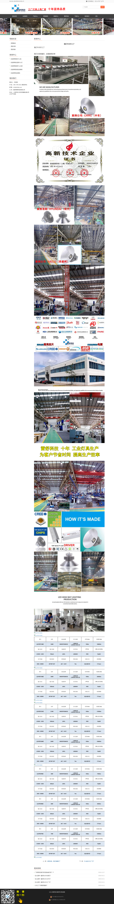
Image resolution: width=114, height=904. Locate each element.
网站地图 (63, 892)
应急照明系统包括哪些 (16, 69)
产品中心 (35, 16)
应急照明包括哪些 (15, 73)
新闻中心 (56, 16)
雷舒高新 (13, 49)
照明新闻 (13, 43)
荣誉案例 (45, 16)
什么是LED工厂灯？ (89, 861)
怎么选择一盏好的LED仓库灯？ (43, 875)
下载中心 (76, 16)
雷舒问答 (13, 46)
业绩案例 (25, 16)
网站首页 (14, 16)
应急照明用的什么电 (16, 59)
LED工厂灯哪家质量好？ (41, 885)
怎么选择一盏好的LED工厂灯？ (43, 882)
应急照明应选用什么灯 (16, 62)
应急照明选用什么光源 (16, 66)
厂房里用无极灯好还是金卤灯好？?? (44, 872)
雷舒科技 (66, 16)
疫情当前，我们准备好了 (53, 861)
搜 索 (102, 7)
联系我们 (87, 16)
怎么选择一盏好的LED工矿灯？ (43, 879)
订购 (96, 16)
